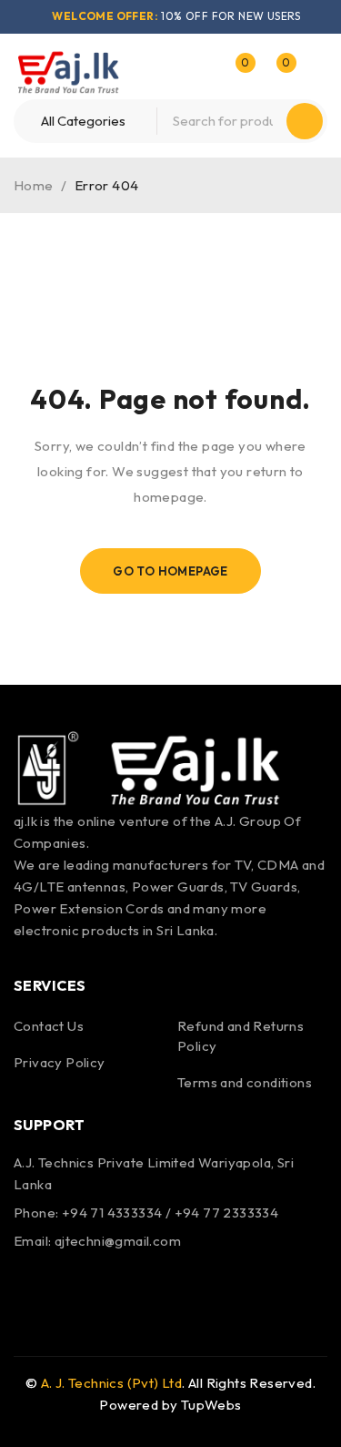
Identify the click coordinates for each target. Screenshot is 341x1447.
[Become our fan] (32, 1284)
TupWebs (211, 1404)
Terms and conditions (244, 1082)
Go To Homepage (170, 571)
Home (34, 185)
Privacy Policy (59, 1062)
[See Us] (80, 1284)
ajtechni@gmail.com (118, 1240)
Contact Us (49, 1025)
